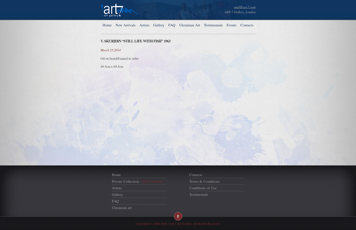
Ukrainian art (122, 207)
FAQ (171, 24)
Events (232, 24)
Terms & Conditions (204, 181)
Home (107, 24)
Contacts (246, 24)
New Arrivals (126, 24)
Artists (144, 24)
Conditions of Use (203, 187)
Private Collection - (137, 181)
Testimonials (213, 24)
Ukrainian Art (189, 24)
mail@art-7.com (245, 7)
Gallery (158, 24)
